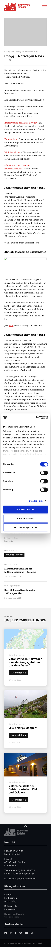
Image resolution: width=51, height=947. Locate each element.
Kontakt (8, 894)
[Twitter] (20, 933)
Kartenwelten (10, 139)
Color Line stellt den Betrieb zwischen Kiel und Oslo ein (23, 789)
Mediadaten (10, 897)
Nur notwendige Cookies (25, 527)
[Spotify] (32, 933)
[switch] (44, 473)
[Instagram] (11, 933)
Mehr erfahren (18, 672)
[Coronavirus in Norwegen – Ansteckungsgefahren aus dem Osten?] (25, 639)
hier (11, 325)
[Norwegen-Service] (18, 7)
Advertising (10, 901)
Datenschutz (10, 906)
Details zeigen (36, 501)
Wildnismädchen (12, 152)
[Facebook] (16, 933)
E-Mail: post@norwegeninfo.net (20, 878)
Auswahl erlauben (25, 518)
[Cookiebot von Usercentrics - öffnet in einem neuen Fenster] (36, 417)
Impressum (10, 909)
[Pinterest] (5, 933)
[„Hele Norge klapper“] (25, 704)
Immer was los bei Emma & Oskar (20, 122)
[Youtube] (26, 933)
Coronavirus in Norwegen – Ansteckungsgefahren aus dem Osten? (25, 662)
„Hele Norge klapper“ (23, 727)
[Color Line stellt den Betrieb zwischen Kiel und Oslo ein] (25, 764)
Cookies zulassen (25, 509)
